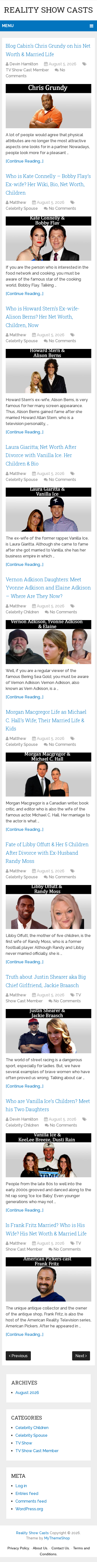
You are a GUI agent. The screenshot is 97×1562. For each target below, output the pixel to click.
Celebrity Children (22, 612)
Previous (19, 1355)
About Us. (40, 1548)
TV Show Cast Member (27, 70)
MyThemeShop (57, 1538)
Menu (8, 25)
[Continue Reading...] (24, 161)
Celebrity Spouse (22, 208)
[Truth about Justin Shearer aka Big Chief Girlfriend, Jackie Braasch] (48, 1031)
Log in (21, 1485)
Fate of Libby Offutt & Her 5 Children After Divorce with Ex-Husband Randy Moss (47, 852)
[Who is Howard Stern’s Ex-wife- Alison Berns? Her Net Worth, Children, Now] (48, 371)
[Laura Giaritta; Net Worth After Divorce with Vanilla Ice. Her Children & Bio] (48, 510)
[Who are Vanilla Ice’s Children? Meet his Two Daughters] (48, 1155)
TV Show (23, 1443)
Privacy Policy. (18, 1548)
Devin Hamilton (23, 64)
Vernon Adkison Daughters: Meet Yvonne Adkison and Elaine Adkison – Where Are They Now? (48, 587)
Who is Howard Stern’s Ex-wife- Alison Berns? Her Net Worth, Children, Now (43, 316)
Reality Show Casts (48, 9)
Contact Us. (60, 1548)
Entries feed (26, 1493)
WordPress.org (29, 1509)
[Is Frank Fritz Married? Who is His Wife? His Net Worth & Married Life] (48, 1279)
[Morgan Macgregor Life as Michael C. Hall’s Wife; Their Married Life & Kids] (48, 775)
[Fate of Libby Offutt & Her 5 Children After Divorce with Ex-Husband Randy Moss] (48, 907)
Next (80, 1355)
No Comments (62, 208)
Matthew (17, 202)
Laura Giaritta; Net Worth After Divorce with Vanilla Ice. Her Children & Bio (41, 455)
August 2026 (27, 1392)
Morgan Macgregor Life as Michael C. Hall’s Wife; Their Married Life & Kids (46, 720)
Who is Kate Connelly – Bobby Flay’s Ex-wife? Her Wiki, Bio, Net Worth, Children (48, 184)
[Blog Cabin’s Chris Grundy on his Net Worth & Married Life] (48, 106)
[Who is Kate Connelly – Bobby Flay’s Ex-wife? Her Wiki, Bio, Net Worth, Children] (48, 238)
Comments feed (31, 1501)
